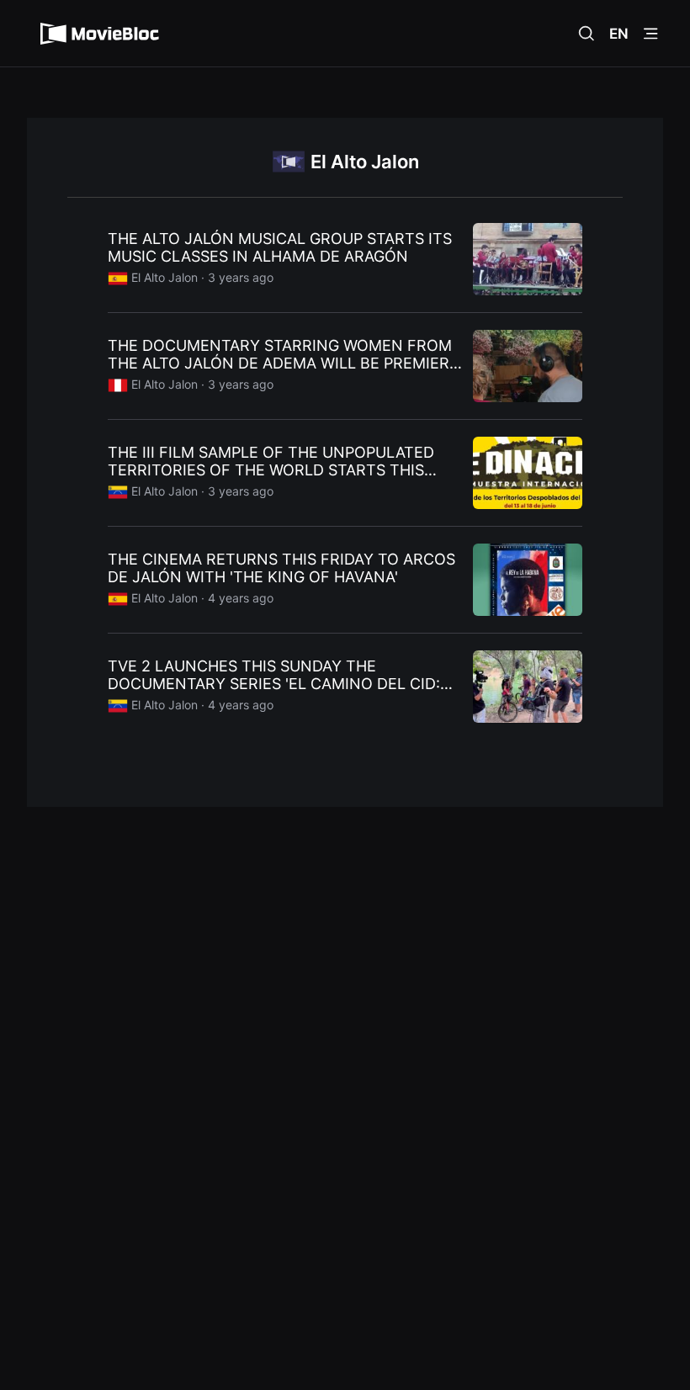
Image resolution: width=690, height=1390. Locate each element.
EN (619, 33)
